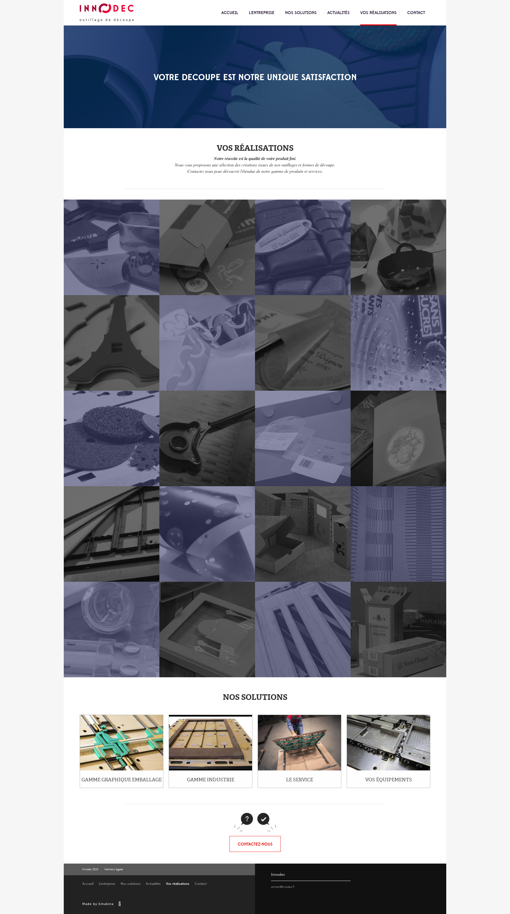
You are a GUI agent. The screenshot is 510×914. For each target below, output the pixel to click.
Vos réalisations (378, 12)
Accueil (229, 12)
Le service (299, 780)
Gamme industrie (210, 780)
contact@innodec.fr (282, 887)
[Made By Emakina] (101, 905)
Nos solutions (301, 12)
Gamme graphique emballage (122, 780)
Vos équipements (388, 780)
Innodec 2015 (90, 869)
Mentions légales (113, 869)
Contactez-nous (255, 844)
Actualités (338, 12)
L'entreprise (261, 12)
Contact (416, 12)
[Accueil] (107, 13)
